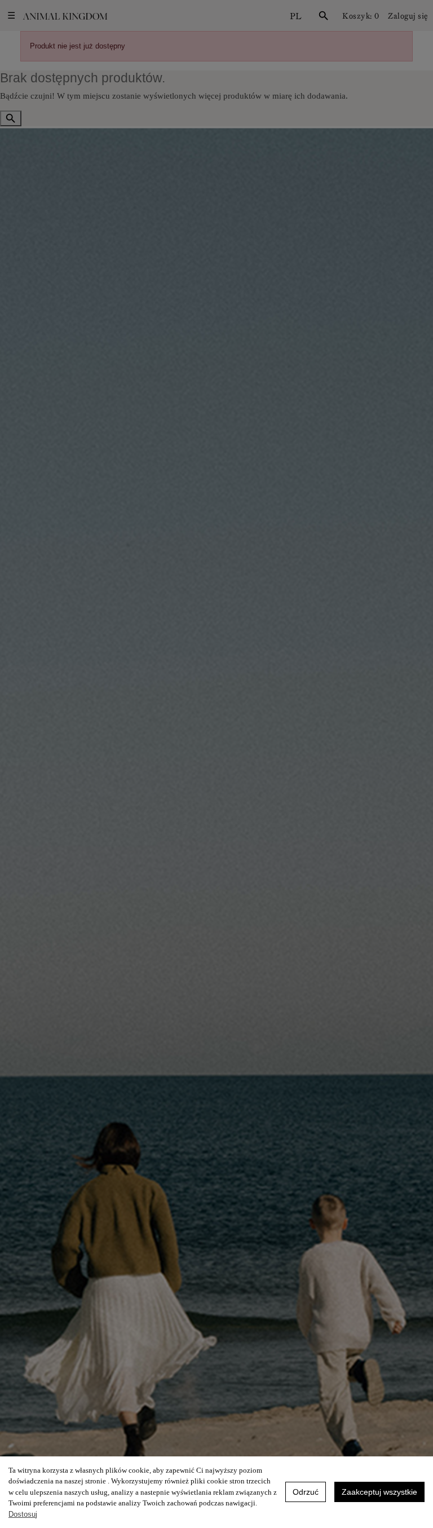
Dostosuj (22, 1514)
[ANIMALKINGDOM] (65, 16)
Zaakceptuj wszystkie (379, 1491)
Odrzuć (306, 1491)
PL (296, 16)
